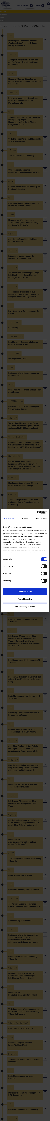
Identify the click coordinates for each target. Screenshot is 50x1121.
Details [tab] (25, 519)
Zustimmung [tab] (9, 519)
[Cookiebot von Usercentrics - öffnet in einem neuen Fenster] (37, 512)
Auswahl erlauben (25, 599)
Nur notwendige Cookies (25, 607)
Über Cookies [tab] (41, 519)
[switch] (44, 566)
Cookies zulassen (25, 591)
